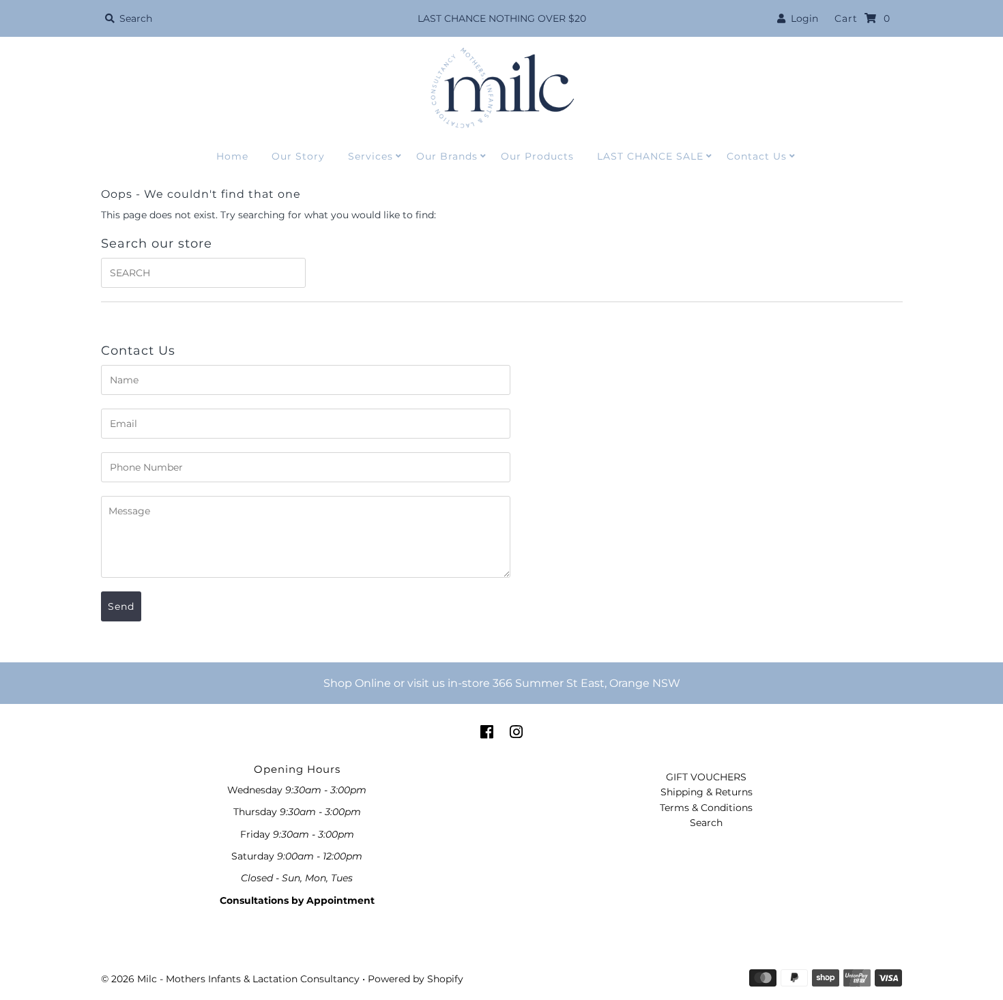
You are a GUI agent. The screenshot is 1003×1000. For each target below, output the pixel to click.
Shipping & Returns (706, 792)
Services (370, 156)
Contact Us (757, 156)
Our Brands (447, 156)
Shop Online (357, 683)
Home (232, 156)
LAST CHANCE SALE (650, 156)
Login (801, 18)
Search (706, 823)
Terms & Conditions (706, 808)
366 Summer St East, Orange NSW (586, 683)
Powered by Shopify (415, 979)
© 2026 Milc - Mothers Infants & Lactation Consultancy (230, 979)
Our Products (537, 156)
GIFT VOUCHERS (706, 777)
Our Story (298, 156)
